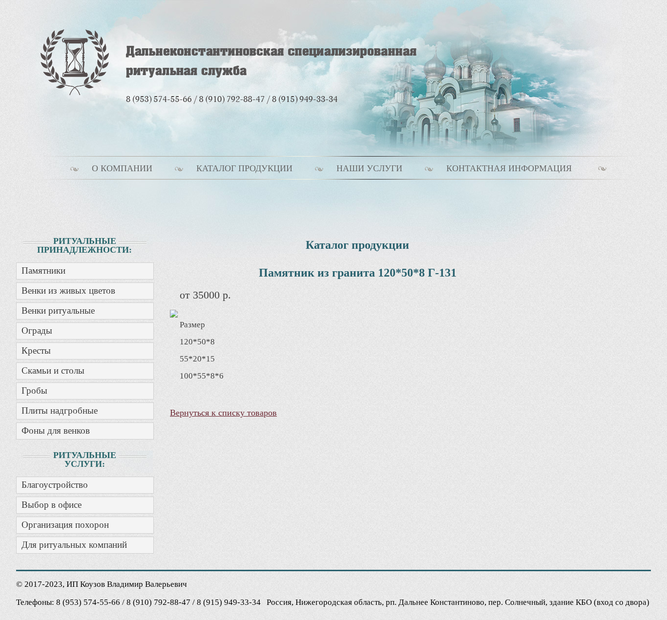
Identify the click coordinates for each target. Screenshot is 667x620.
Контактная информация (509, 168)
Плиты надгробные (59, 410)
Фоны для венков (55, 430)
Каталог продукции (244, 168)
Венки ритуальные (58, 310)
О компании (122, 168)
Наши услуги (369, 168)
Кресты (36, 350)
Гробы (34, 390)
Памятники (43, 270)
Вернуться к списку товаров (223, 413)
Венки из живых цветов (68, 290)
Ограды (36, 330)
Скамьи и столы (52, 370)
